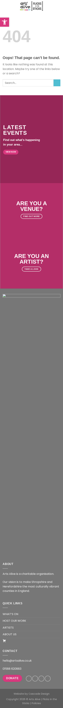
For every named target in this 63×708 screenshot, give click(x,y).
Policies (36, 703)
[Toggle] (59, 614)
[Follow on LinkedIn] (41, 678)
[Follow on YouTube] (48, 678)
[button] (4, 22)
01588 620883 (12, 669)
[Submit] (57, 82)
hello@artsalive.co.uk (17, 661)
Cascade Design (39, 694)
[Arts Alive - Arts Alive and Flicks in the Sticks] (31, 6)
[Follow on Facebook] (29, 678)
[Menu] (5, 6)
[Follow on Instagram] (35, 678)
